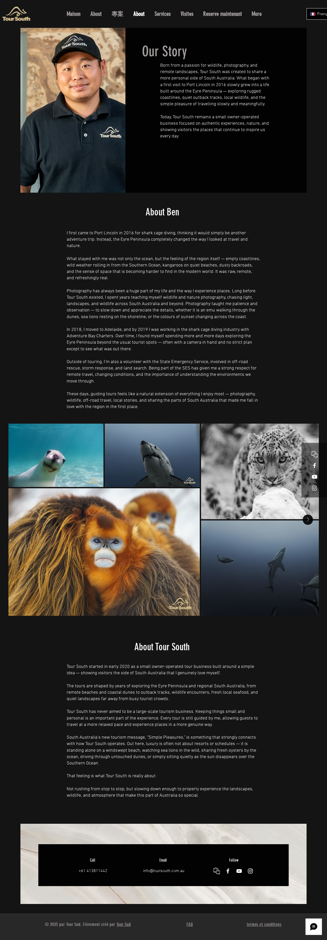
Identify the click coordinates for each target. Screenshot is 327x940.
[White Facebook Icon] (314, 465)
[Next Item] (308, 520)
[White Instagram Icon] (314, 488)
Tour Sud (123, 924)
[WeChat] (314, 454)
